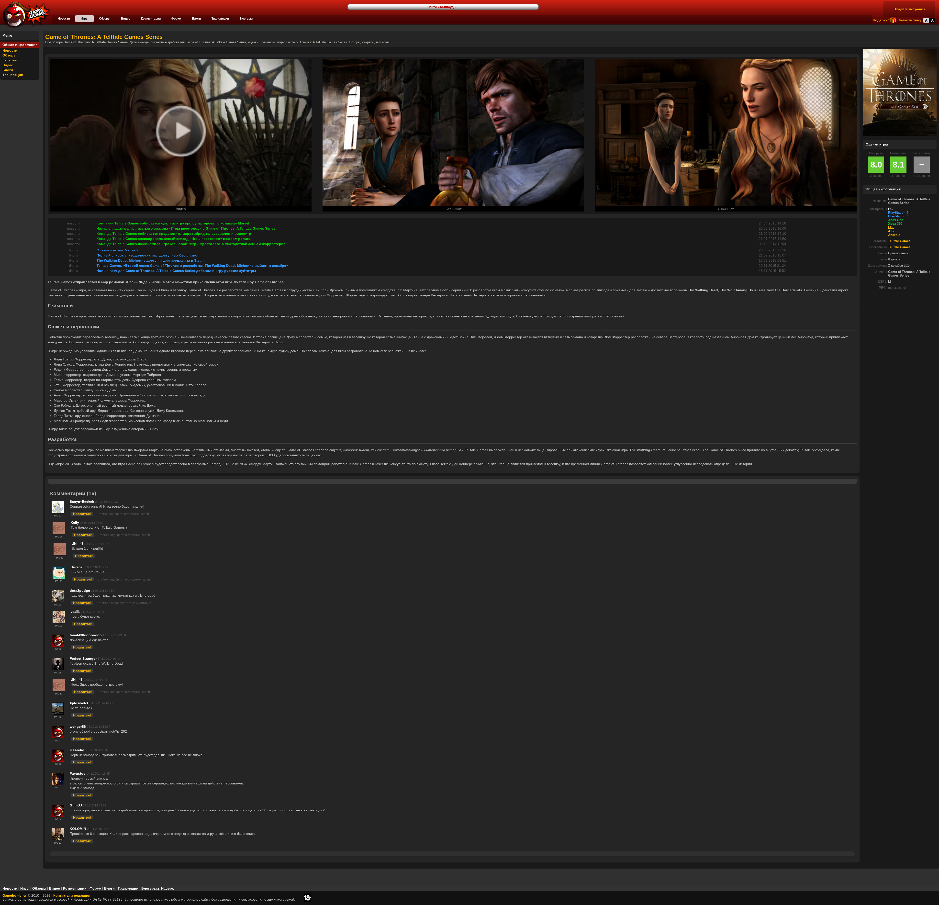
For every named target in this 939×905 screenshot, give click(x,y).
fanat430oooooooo (86, 635)
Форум (176, 18)
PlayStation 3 (898, 216)
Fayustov (77, 773)
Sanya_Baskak (82, 501)
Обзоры (104, 18)
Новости (64, 18)
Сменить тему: (910, 20)
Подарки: (881, 20)
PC (890, 209)
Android (894, 235)
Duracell (77, 567)
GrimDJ (76, 805)
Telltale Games (899, 241)
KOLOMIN (78, 829)
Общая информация (19, 45)
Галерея (9, 60)
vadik (75, 612)
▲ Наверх (165, 888)
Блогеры (246, 18)
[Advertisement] (900, 327)
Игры (84, 18)
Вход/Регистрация (909, 9)
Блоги (196, 18)
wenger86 (78, 726)
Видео (125, 18)
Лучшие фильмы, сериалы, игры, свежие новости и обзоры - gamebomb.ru (25, 14)
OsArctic (77, 750)
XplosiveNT (79, 703)
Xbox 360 (895, 223)
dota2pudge (80, 590)
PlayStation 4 (898, 212)
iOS (891, 231)
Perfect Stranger (83, 658)
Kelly (75, 523)
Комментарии (151, 18)
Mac (891, 227)
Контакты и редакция (71, 895)
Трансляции (220, 18)
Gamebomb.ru (14, 895)
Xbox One (895, 220)
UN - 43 (78, 544)
